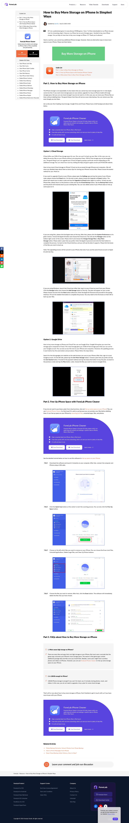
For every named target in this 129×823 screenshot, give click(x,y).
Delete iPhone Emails (25, 83)
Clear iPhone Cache (24, 71)
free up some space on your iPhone (96, 409)
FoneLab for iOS (19, 788)
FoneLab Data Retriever (21, 795)
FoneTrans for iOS (19, 802)
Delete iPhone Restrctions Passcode (29, 98)
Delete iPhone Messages (25, 90)
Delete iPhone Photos (25, 93)
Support (114, 4)
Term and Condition (46, 791)
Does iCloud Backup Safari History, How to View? (61, 753)
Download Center (103, 800)
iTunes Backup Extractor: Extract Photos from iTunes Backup (64, 748)
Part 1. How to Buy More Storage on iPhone (69, 70)
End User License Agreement (49, 788)
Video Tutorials (93, 4)
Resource (83, 4)
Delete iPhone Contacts (25, 78)
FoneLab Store (102, 794)
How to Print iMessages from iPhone (57, 750)
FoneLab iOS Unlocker (20, 798)
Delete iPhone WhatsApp (26, 88)
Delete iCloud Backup (25, 80)
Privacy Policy (74, 791)
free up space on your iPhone (91, 458)
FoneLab (16, 773)
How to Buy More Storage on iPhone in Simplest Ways (41, 773)
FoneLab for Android (20, 791)
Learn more (87, 140)
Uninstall (72, 798)
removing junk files (77, 413)
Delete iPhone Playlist (25, 95)
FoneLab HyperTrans (20, 805)
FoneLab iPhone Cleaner (27, 41)
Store (122, 4)
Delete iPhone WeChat (25, 85)
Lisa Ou (56, 23)
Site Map (72, 802)
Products (72, 4)
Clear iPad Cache (23, 66)
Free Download (22, 54)
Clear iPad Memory (24, 73)
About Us (73, 788)
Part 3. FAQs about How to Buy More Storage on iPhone (73, 75)
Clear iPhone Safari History (26, 76)
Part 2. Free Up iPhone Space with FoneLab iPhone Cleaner (74, 72)
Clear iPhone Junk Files (25, 63)
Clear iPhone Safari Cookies (26, 68)
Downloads (105, 4)
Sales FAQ (43, 795)
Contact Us (73, 795)
